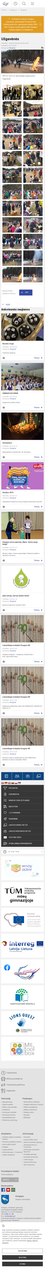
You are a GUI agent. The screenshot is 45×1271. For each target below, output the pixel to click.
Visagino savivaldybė (22, 1199)
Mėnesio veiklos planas (19, 800)
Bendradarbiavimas (8, 1117)
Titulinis (4, 10)
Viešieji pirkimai (7, 1149)
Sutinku (22, 1264)
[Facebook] (3, 1190)
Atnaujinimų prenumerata (20, 843)
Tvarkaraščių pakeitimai (15, 1085)
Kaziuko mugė (8, 344)
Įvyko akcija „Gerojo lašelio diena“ (16, 596)
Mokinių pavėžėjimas (14, 1079)
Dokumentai (14, 794)
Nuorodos (27, 1137)
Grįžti (8, 304)
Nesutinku (22, 1257)
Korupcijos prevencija (31, 1157)
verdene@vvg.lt (10, 1216)
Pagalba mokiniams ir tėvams (33, 1104)
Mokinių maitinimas (30, 1110)
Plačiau (37, 358)
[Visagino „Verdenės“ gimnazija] (5, 3)
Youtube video (15, 837)
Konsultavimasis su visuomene (30, 1146)
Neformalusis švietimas (32, 1102)
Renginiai (23, 10)
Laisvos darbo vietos (18, 825)
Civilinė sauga (28, 1159)
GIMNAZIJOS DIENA (10, 393)
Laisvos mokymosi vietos (20, 831)
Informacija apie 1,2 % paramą (12, 1152)
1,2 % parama (14, 813)
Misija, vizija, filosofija (9, 1107)
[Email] (13, 1190)
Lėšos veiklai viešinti (9, 1144)
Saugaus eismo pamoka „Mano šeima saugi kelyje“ (20, 543)
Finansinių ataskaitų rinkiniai (11, 1142)
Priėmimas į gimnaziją (9, 1120)
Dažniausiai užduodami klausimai (31, 1151)
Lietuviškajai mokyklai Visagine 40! (16, 645)
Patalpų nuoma (29, 1112)
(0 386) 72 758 (9, 1214)
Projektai (13, 788)
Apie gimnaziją (7, 1102)
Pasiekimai (13, 819)
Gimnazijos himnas (8, 1115)
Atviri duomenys (29, 1165)
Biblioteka (13, 807)
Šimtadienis (7, 443)
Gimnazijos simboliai (9, 1112)
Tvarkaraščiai (11, 1073)
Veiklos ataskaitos (8, 1155)
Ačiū (24, 292)
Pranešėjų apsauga (30, 1154)
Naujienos (13, 10)
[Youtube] (8, 1190)
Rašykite (6, 1180)
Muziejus (27, 1115)
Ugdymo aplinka (7, 1104)
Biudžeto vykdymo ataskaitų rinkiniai (11, 1138)
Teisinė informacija (30, 1162)
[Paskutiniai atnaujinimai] (15, 3)
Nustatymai (22, 1251)
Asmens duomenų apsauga (33, 1142)
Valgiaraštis (10, 1091)
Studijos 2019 (7, 492)
